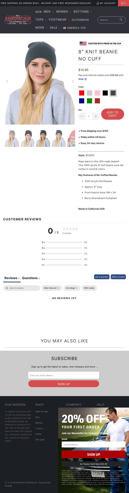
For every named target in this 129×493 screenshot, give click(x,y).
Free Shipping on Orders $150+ (20, 3)
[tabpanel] (64, 309)
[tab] (31, 278)
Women (39, 423)
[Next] (72, 81)
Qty (80, 110)
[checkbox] (89, 288)
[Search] (121, 19)
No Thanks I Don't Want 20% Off (93, 464)
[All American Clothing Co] (17, 20)
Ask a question (101, 277)
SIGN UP (93, 454)
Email (64, 439)
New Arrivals (41, 411)
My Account (108, 3)
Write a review (118, 277)
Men (37, 417)
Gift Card (39, 439)
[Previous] (7, 81)
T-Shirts (39, 428)
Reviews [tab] (12, 278)
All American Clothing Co (25, 482)
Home (38, 434)
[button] (49, 12)
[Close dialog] (126, 410)
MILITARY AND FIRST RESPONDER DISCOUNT (66, 3)
